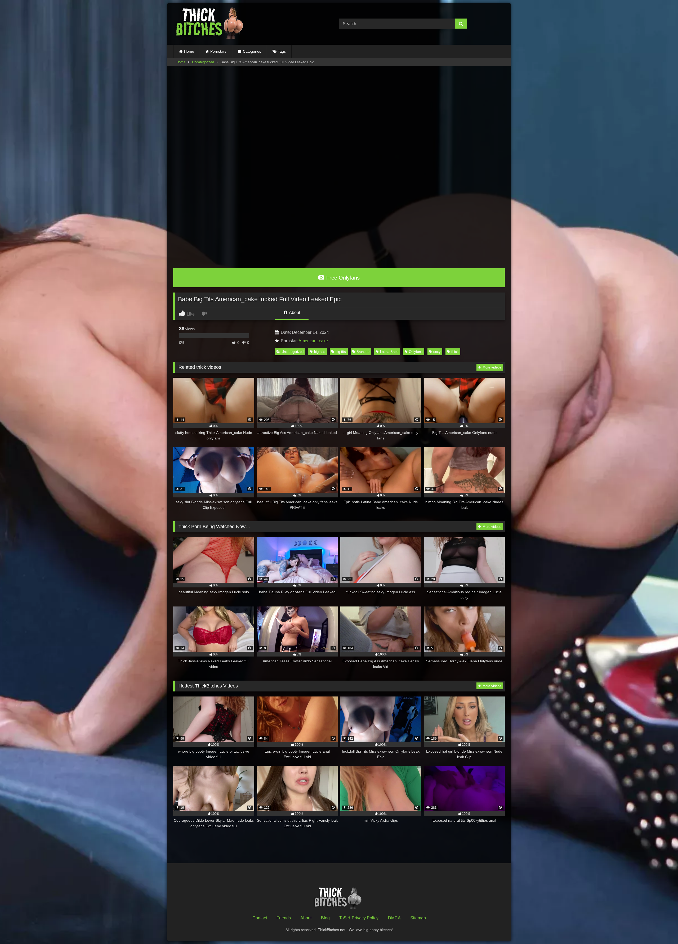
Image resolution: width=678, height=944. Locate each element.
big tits (341, 352)
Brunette (362, 352)
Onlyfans (416, 352)
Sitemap (418, 918)
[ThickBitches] (211, 24)
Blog (325, 918)
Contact (259, 918)
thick (455, 352)
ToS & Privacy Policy (358, 918)
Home (189, 51)
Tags (282, 51)
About (294, 312)
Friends (283, 918)
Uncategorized (203, 62)
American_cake (313, 341)
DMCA (394, 918)
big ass (319, 352)
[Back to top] (661, 928)
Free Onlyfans (342, 278)
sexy (437, 352)
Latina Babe (389, 352)
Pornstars (218, 51)
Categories (252, 51)
